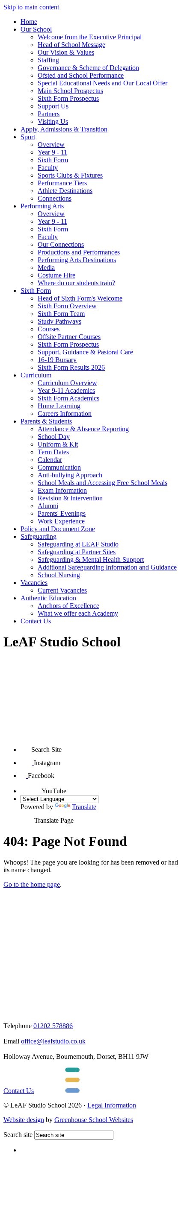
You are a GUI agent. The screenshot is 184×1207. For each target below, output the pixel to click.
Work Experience (61, 521)
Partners (48, 113)
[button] (26, 746)
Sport (28, 136)
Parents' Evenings (62, 513)
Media (46, 267)
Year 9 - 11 (52, 152)
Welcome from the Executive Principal (90, 37)
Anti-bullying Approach (70, 475)
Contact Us (36, 621)
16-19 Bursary (57, 359)
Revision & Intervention (70, 498)
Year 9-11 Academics (66, 390)
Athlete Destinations (65, 190)
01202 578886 (53, 1025)
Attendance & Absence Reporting (83, 429)
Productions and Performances (79, 252)
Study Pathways (59, 321)
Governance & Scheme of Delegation (88, 67)
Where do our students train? (76, 282)
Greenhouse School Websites (93, 1119)
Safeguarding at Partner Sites (77, 551)
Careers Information (65, 413)
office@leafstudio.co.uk (53, 1041)
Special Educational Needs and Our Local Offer (102, 83)
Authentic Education (48, 598)
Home (29, 21)
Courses (48, 329)
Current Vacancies (62, 590)
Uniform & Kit (58, 444)
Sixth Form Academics (68, 398)
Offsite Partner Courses (69, 336)
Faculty (48, 167)
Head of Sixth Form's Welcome (80, 298)
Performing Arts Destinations (77, 259)
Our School (36, 29)
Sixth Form (53, 160)
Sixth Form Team (61, 313)
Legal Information (111, 1105)
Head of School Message (71, 44)
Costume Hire (56, 275)
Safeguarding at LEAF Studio (78, 544)
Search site (18, 1134)
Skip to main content (31, 7)
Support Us (53, 106)
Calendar (50, 459)
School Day (54, 436)
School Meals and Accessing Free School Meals (102, 482)
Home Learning (59, 405)
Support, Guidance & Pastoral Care (85, 352)
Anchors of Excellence (68, 605)
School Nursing (59, 575)
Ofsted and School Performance (81, 75)
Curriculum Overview (67, 382)
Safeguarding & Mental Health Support (91, 559)
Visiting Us (53, 121)
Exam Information (62, 490)
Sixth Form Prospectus (68, 98)
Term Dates (53, 452)
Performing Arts (42, 206)
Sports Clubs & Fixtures (70, 175)
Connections (54, 198)
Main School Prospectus (70, 90)
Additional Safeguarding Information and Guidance (107, 567)
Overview (51, 144)
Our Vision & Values (66, 52)
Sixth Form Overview (67, 306)
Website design (23, 1119)
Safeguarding (38, 536)
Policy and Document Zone (58, 528)
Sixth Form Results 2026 (71, 367)
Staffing (48, 60)
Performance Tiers (62, 183)
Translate (84, 806)
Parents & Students (46, 421)
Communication (59, 467)
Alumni (48, 505)
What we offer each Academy (78, 613)
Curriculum (36, 375)
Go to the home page (31, 884)
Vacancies (34, 582)
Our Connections (61, 244)
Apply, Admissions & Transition (64, 129)
